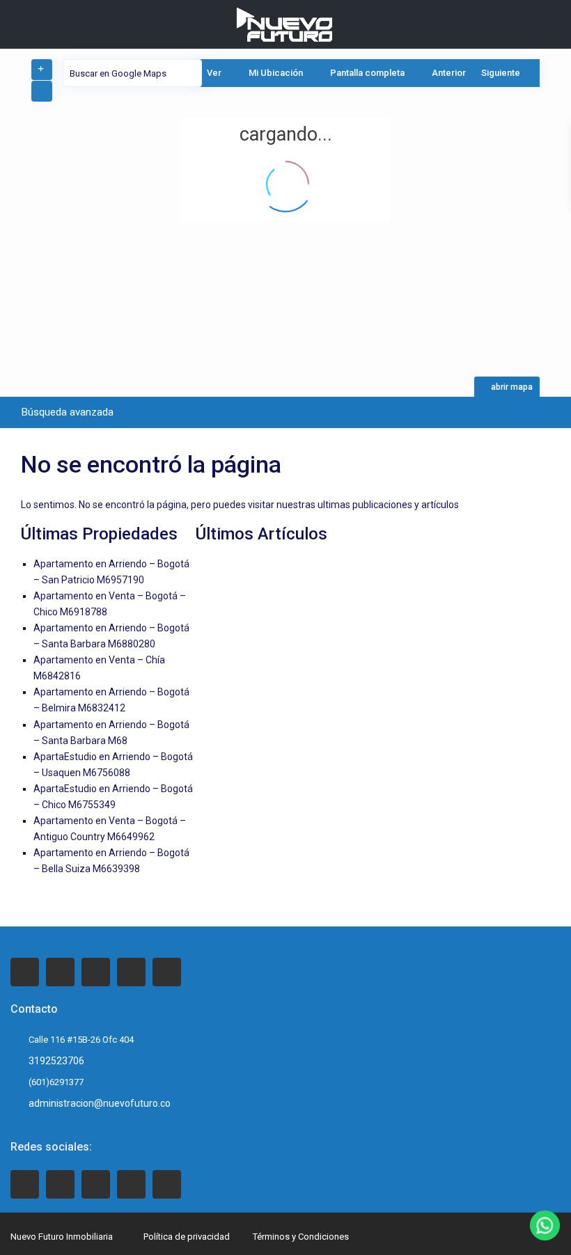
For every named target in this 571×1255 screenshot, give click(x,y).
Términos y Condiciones (301, 1236)
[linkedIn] (95, 972)
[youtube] (131, 1184)
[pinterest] (131, 972)
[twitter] (60, 972)
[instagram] (166, 972)
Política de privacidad (186, 1236)
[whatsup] (60, 1184)
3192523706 (56, 1060)
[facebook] (24, 972)
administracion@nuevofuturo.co (100, 1103)
